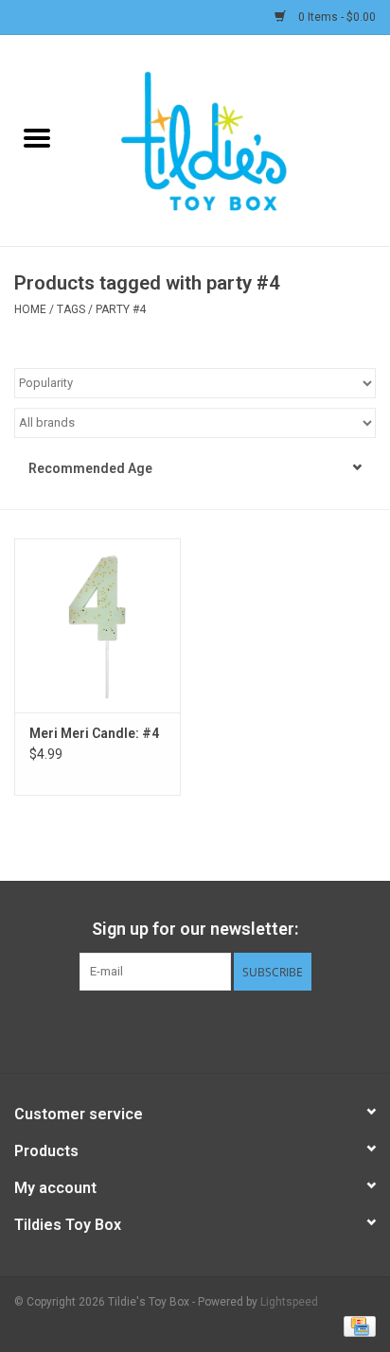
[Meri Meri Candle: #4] (97, 625)
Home (30, 309)
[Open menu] (37, 137)
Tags (71, 309)
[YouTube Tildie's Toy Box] (212, 1029)
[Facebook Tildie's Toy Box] (146, 1029)
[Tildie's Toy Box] (232, 139)
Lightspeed (289, 1301)
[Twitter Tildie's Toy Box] (179, 1029)
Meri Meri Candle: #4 (94, 733)
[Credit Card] (356, 1325)
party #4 (121, 309)
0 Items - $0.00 (335, 17)
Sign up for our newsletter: (195, 929)
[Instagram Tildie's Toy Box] (245, 1029)
